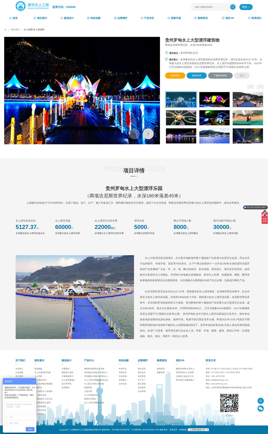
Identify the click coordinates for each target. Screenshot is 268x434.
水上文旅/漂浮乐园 (42, 372)
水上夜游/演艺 (40, 380)
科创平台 (123, 369)
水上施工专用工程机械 (94, 384)
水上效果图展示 (68, 380)
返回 (242, 75)
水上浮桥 (38, 376)
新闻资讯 (161, 369)
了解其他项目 (220, 75)
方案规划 (65, 369)
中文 (244, 7)
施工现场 (142, 384)
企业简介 (19, 369)
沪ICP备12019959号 (121, 430)
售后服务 (142, 387)
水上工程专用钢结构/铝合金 (96, 380)
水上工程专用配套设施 (94, 402)
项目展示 (15, 29)
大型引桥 (88, 391)
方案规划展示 (67, 376)
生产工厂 (142, 380)
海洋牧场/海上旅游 (42, 402)
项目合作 (142, 372)
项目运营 (142, 369)
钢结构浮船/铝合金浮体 (94, 369)
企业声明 (142, 391)
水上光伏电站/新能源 (43, 384)
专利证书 (123, 372)
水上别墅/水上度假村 (34, 29)
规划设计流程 (67, 372)
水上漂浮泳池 (40, 395)
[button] (148, 133)
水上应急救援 (40, 406)
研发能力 (123, 380)
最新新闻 (161, 372)
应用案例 (65, 387)
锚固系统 (88, 387)
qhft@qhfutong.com (219, 380)
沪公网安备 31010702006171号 (145, 430)
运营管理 (142, 376)
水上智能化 (39, 414)
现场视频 (38, 369)
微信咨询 (196, 75)
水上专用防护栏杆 (92, 395)
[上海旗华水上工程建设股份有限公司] (33, 7)
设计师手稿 (66, 384)
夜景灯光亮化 (90, 399)
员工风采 (19, 376)
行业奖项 (123, 376)
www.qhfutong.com (219, 384)
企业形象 (19, 372)
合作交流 (123, 384)
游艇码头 (38, 387)
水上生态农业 (40, 410)
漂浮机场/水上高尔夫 (43, 399)
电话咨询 (175, 76)
